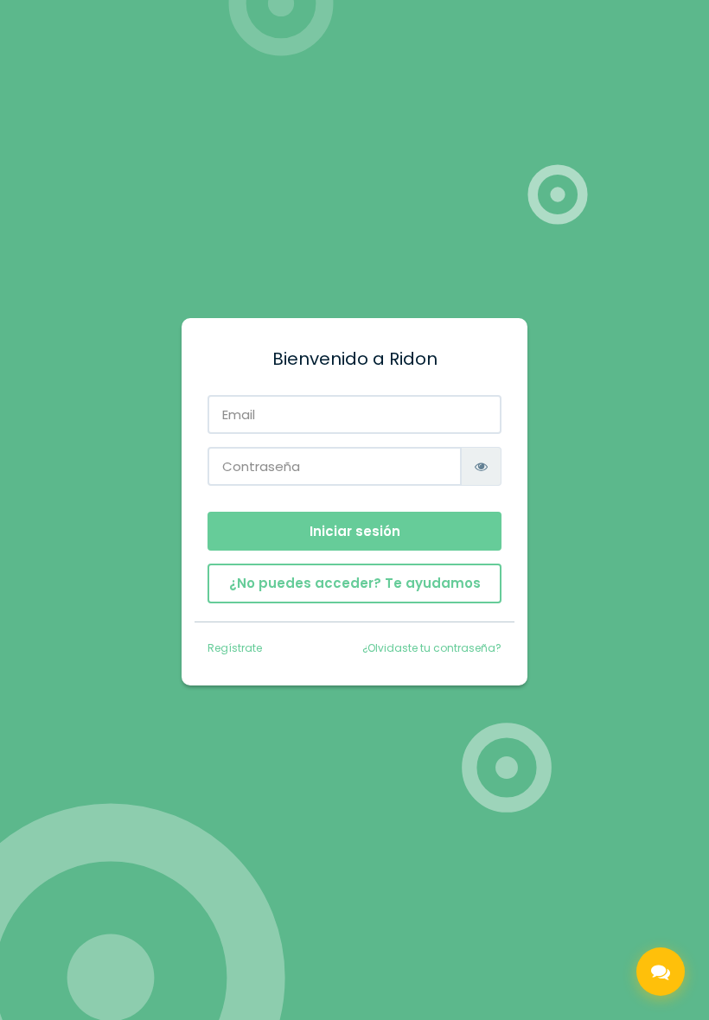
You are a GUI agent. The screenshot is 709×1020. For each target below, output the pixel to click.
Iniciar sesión (355, 531)
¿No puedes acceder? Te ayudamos (355, 583)
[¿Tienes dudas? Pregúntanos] (660, 971)
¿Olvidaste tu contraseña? (431, 648)
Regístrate (235, 648)
